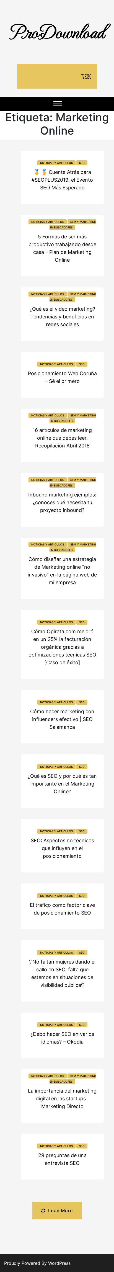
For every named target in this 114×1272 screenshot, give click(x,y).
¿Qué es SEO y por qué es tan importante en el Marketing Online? (62, 783)
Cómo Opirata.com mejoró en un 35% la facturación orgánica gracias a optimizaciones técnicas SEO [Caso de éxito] (62, 647)
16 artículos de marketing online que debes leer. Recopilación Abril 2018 (62, 438)
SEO (82, 162)
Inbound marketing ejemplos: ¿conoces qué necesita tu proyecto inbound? (62, 502)
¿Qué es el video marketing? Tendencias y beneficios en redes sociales (62, 316)
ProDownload (57, 31)
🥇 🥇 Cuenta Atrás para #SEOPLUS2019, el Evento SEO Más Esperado (62, 179)
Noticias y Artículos (56, 162)
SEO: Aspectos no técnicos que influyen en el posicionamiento (62, 848)
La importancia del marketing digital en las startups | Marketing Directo (62, 1098)
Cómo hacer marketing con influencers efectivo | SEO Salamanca (62, 719)
